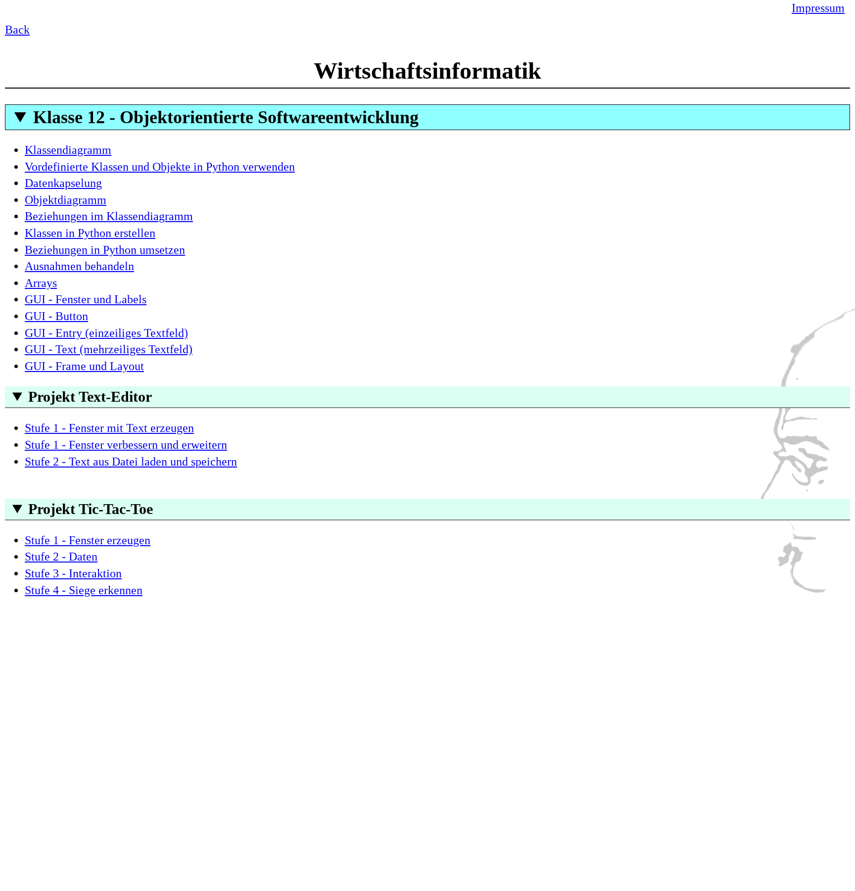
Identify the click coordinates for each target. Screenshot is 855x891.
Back (17, 29)
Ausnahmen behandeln (79, 266)
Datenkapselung (63, 183)
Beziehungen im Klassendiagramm (109, 216)
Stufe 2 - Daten (61, 556)
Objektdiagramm (65, 199)
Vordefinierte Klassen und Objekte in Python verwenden (160, 166)
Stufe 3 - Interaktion (73, 573)
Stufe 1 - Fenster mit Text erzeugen (109, 428)
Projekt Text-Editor (90, 396)
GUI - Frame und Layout (84, 366)
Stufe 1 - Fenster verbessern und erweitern (126, 444)
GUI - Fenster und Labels (85, 299)
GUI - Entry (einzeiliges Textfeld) (106, 333)
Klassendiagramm (68, 149)
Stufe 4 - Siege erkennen (83, 590)
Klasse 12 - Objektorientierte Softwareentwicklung (226, 117)
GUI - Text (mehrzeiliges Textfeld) (108, 349)
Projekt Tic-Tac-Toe (90, 509)
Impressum (818, 7)
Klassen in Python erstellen (90, 233)
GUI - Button (56, 316)
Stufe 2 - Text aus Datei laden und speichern (131, 461)
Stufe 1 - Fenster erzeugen (87, 540)
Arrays (41, 283)
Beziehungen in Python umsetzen (105, 249)
